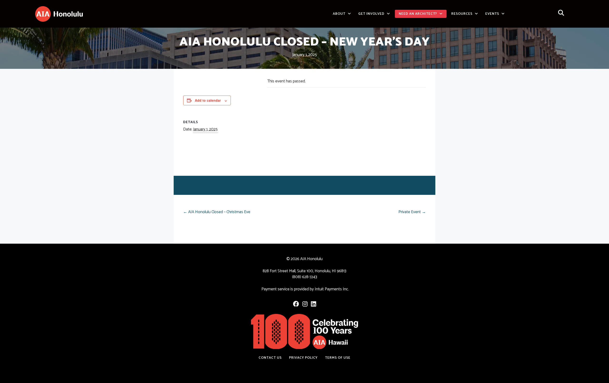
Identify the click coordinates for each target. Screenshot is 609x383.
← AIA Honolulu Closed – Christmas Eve (216, 212)
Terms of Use (337, 357)
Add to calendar (208, 100)
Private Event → (412, 212)
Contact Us (270, 357)
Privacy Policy (303, 357)
